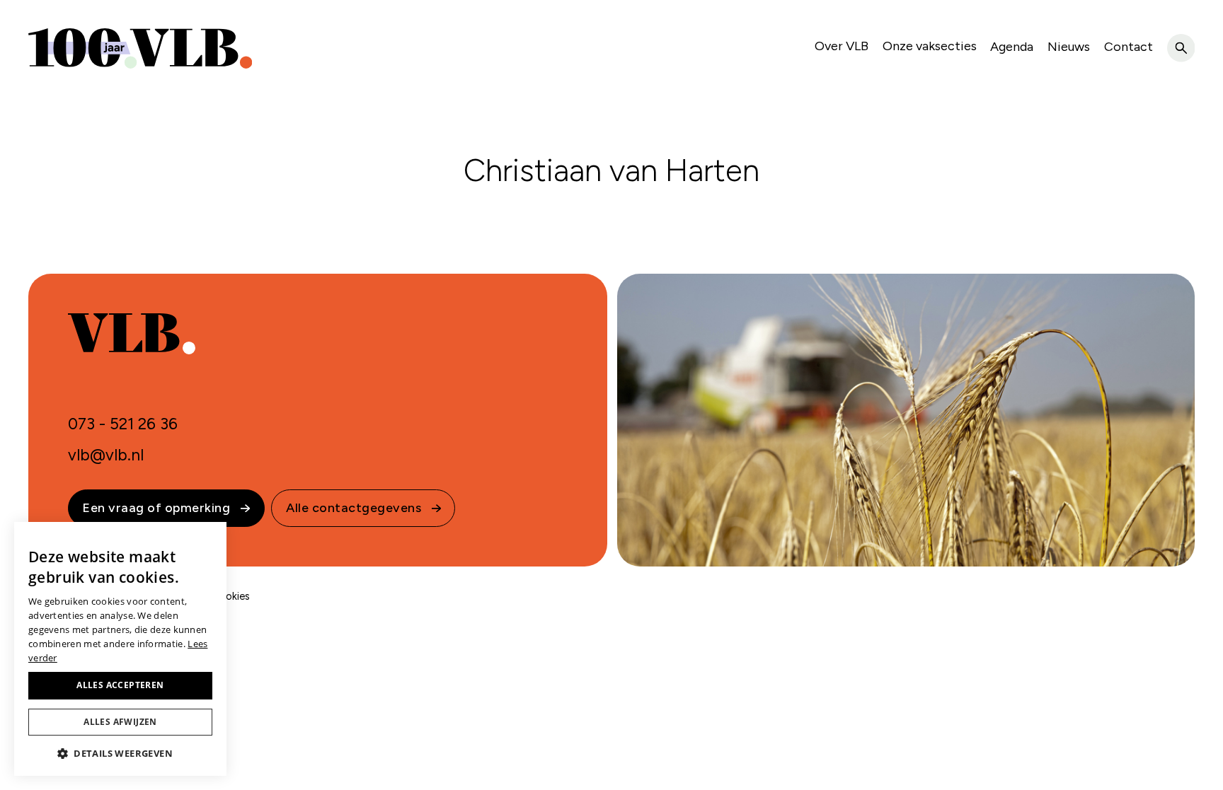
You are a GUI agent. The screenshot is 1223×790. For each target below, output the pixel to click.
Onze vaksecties (930, 46)
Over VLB (841, 46)
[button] (120, 753)
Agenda (1011, 46)
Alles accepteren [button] (119, 685)
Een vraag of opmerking (156, 508)
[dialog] (120, 649)
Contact (1128, 46)
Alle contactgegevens (353, 508)
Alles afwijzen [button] (120, 722)
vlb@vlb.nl (106, 455)
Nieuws (1068, 46)
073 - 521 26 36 (123, 424)
